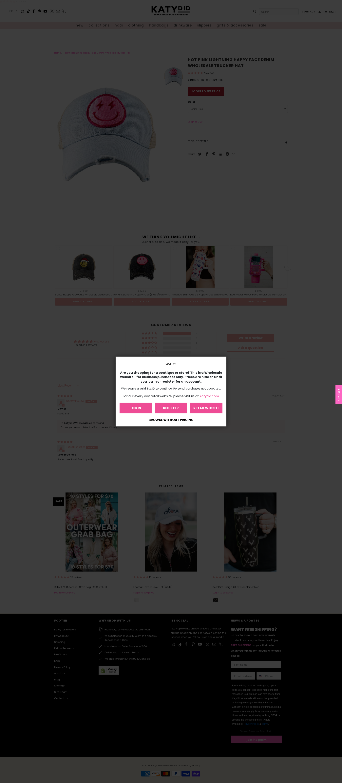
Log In (135, 408)
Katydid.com (209, 396)
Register (171, 408)
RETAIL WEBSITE (206, 408)
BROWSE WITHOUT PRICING (171, 419)
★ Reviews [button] (339, 395)
